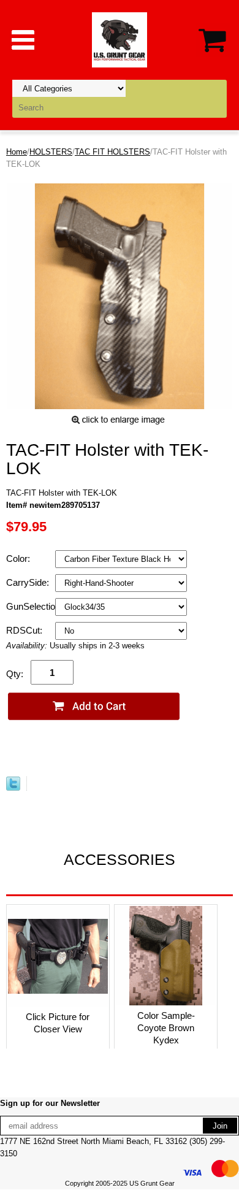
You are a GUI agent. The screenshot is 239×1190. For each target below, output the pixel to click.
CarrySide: (28, 582)
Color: (19, 558)
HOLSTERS (50, 151)
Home (16, 151)
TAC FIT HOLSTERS (112, 151)
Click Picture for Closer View (57, 1023)
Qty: (14, 674)
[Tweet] (13, 788)
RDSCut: (25, 630)
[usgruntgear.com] (119, 39)
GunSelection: (30, 606)
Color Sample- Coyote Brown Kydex (166, 1027)
